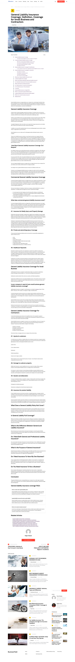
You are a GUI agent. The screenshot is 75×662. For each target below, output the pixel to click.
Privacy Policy (59, 651)
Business (37, 289)
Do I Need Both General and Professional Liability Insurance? (25, 81)
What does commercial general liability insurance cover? (26, 61)
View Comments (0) (27, 540)
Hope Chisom (28, 535)
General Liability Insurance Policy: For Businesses (21, 518)
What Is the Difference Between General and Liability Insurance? (26, 80)
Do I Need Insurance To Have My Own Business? (23, 85)
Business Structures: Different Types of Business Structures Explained (57, 621)
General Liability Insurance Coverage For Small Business (24, 67)
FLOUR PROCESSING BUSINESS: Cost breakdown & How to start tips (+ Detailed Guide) (57, 636)
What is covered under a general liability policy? (23, 91)
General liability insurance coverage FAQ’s (22, 90)
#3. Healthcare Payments (21, 65)
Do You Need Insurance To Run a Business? (22, 86)
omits (30, 222)
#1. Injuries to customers (21, 71)
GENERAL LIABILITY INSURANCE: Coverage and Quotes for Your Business (26, 521)
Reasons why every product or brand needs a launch (57, 616)
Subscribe (60, 1)
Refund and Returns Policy (51, 651)
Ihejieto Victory (59, 603)
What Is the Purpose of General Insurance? (22, 83)
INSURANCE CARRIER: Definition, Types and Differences (38, 589)
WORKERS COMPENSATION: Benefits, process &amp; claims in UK (25, 523)
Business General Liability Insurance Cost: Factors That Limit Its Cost (25, 524)
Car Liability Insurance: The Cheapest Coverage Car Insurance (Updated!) (38, 621)
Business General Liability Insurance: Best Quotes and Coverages (24, 522)
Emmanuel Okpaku (34, 577)
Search (64, 590)
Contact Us (37, 651)
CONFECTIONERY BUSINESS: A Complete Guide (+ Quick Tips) (56, 643)
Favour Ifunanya (59, 596)
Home (12, 6)
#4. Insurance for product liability (22, 75)
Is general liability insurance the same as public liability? (24, 93)
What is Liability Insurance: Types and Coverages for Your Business (24, 519)
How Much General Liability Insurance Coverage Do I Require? (27, 58)
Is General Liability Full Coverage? (21, 78)
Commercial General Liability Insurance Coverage (23, 60)
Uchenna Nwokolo (33, 562)
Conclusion (17, 88)
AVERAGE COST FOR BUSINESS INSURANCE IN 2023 (37, 559)
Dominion (32, 640)
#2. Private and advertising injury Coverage (24, 64)
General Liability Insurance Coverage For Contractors (24, 70)
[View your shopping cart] (55, 1)
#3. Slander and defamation (21, 74)
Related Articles (18, 96)
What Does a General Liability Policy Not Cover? (23, 77)
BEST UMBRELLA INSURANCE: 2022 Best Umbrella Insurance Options (25, 526)
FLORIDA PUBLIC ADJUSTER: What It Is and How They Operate (38, 637)
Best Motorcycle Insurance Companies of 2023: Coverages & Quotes (38, 605)
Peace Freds (32, 608)
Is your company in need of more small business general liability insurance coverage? (30, 68)
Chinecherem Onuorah (34, 592)
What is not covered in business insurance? (22, 94)
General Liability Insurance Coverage (21, 57)
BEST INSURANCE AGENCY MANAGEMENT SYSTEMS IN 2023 (38, 574)
